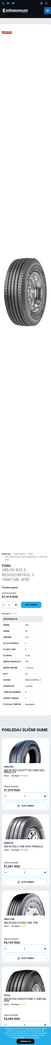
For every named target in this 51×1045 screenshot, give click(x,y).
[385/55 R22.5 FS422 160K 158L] (25, 903)
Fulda (30, 554)
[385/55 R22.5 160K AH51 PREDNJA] (25, 827)
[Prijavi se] (41, 3)
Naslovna (6, 554)
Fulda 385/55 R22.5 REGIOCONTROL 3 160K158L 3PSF (26, 558)
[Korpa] (46, 3)
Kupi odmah (31, 605)
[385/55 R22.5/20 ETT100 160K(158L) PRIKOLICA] (25, 751)
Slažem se (25, 1041)
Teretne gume (19, 554)
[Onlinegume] (18, 11)
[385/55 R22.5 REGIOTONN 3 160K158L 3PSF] (25, 980)
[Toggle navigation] (47, 10)
